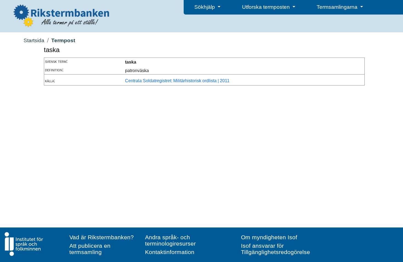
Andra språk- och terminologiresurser (170, 240)
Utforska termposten (266, 7)
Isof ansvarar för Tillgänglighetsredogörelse (275, 249)
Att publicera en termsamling (89, 249)
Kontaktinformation (169, 252)
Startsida (34, 40)
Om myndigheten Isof (269, 237)
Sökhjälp (205, 7)
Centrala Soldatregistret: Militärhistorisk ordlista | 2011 (177, 80)
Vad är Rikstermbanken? (101, 237)
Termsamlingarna (338, 7)
